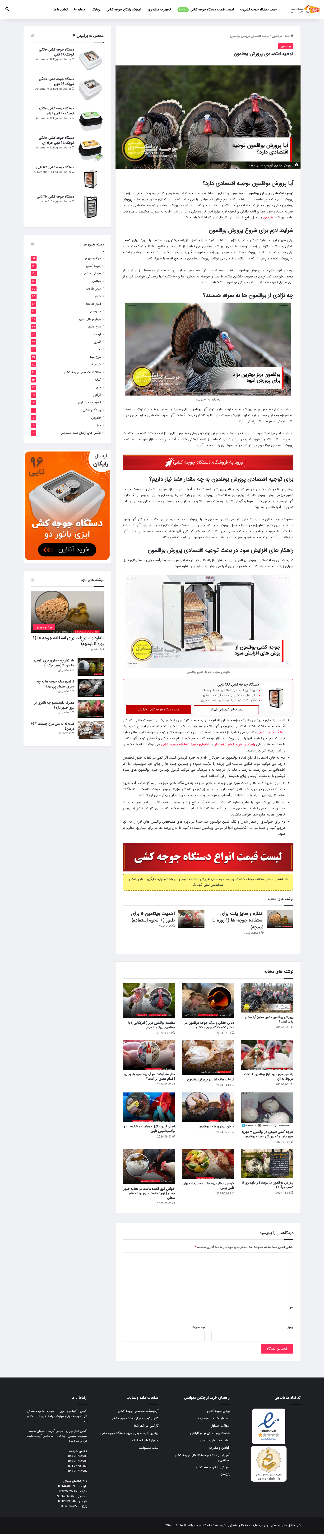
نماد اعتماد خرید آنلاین (215, 1440)
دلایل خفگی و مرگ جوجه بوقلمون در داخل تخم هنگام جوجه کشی (209, 1025)
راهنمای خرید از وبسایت (214, 1418)
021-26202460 (77, 1466)
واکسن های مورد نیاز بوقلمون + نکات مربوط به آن (268, 1076)
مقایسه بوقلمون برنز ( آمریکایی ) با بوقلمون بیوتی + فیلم (151, 1025)
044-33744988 (77, 1461)
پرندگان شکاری (91, 410)
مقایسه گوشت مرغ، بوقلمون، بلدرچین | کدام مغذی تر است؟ (149, 1076)
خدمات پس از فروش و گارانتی (210, 1433)
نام (291, 1306)
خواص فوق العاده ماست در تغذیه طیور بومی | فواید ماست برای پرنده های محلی (149, 1193)
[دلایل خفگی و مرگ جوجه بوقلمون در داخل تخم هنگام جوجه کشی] (208, 1000)
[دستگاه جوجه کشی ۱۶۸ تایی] (91, 178)
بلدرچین (95, 311)
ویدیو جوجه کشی (218, 1411)
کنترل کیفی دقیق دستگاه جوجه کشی (134, 1418)
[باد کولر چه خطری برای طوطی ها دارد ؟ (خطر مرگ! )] (91, 667)
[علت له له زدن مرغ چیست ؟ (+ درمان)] (91, 730)
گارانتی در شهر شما (146, 1425)
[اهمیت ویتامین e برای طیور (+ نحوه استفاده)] (191, 919)
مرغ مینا (95, 357)
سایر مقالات (93, 288)
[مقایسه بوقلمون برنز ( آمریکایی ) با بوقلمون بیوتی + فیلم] (149, 1000)
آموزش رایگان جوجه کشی (123, 9)
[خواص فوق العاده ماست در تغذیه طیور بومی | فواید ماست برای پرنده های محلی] (149, 1166)
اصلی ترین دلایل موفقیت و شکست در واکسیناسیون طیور (149, 1128)
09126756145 (65, 1496)
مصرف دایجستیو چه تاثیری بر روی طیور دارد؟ (54, 705)
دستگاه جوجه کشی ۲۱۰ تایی (55, 196)
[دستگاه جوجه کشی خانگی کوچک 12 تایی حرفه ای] (91, 148)
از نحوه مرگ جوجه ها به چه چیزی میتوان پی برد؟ (55, 684)
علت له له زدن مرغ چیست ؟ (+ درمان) (52, 726)
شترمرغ (96, 364)
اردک (97, 334)
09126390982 (67, 1501)
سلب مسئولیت (148, 1447)
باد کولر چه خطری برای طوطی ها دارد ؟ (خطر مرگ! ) (54, 663)
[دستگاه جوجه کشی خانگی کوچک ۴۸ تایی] (91, 60)
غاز (99, 349)
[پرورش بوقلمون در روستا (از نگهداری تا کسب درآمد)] (267, 1163)
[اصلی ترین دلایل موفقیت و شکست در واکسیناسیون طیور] (149, 1107)
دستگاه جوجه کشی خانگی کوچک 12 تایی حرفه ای (56, 140)
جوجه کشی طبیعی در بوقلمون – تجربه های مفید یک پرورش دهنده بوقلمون (267, 1134)
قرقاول (97, 394)
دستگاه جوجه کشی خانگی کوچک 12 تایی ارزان (56, 111)
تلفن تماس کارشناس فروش (226, 709)
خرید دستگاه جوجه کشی (260, 9)
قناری (97, 341)
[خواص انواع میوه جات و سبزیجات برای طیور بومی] (208, 1164)
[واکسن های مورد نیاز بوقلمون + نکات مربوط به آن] (267, 1055)
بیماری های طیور (90, 319)
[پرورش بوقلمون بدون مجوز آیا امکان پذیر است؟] (267, 998)
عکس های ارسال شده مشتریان (80, 432)
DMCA (225, 1474)
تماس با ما (61, 9)
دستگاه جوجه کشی (271, 732)
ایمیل (290, 1327)
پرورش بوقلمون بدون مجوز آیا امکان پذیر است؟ (269, 1019)
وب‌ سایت (198, 1327)
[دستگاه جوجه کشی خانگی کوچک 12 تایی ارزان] (91, 119)
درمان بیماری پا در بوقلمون (216, 1126)
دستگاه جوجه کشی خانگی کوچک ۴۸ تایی (56, 52)
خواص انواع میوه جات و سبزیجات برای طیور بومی (208, 1185)
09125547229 (70, 1506)
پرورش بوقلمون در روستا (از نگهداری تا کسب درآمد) (267, 1185)
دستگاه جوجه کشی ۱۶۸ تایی (55, 167)
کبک (98, 379)
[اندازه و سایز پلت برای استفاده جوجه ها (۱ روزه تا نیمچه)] (280, 919)
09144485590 (67, 1486)
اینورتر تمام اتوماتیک (145, 1440)
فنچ (98, 387)
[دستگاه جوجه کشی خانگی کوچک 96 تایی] (91, 90)
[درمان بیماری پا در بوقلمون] (208, 1107)
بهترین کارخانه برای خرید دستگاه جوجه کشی (129, 1433)
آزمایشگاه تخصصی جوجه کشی (138, 1411)
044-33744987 (77, 1471)
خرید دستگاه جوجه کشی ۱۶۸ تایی (158, 709)
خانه (287, 35)
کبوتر (98, 296)
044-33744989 (77, 1456)
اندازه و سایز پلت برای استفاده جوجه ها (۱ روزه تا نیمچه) (238, 920)
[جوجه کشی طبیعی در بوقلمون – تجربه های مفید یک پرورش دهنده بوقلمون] (267, 1109)
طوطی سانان (92, 273)
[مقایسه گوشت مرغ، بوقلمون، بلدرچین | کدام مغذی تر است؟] (149, 1055)
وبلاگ (96, 9)
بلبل (98, 425)
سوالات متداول (220, 1425)
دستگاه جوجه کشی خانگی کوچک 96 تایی (56, 81)
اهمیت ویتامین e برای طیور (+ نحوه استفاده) (153, 917)
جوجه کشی (93, 265)
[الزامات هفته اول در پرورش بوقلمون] (208, 1057)
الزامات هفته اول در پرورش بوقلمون (210, 1079)
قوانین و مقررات (219, 1447)
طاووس (96, 417)
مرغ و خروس (92, 258)
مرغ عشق (94, 326)
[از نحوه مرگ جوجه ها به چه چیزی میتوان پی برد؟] (91, 688)
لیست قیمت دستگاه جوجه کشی (206, 9)
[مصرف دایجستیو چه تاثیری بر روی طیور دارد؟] (91, 709)
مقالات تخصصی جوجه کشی (82, 372)
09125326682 (68, 1491)
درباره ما (79, 9)
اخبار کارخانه (93, 303)
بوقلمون (277, 35)
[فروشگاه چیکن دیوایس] (306, 9)
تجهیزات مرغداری (159, 9)
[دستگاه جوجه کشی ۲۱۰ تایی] (91, 207)
